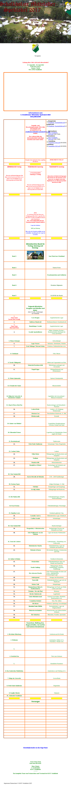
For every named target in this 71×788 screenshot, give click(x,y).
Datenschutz (13, 783)
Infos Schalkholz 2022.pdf (52, 133)
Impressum (7, 783)
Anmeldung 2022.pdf (54, 142)
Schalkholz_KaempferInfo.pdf (56, 122)
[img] (35, 21)
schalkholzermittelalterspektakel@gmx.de (37, 131)
